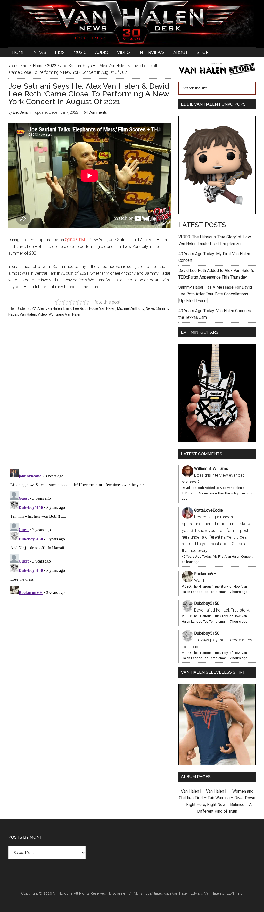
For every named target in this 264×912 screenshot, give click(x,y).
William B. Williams (211, 468)
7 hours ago (239, 592)
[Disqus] (89, 531)
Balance (237, 804)
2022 (32, 308)
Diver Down (244, 797)
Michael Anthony (130, 308)
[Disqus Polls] (89, 395)
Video (42, 314)
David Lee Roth (75, 308)
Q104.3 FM (75, 239)
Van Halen (28, 314)
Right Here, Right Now (206, 804)
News (150, 308)
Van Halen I (191, 791)
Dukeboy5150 (206, 603)
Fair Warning (219, 797)
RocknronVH (205, 573)
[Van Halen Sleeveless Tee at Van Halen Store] (217, 763)
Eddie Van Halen (102, 308)
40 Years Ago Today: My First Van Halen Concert (217, 556)
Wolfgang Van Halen (64, 314)
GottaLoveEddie (208, 510)
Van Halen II (217, 791)
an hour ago (191, 562)
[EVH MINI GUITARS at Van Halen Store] (217, 440)
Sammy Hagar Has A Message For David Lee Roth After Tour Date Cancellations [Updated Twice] (215, 294)
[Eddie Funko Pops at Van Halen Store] (217, 212)
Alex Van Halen (49, 308)
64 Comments (95, 112)
